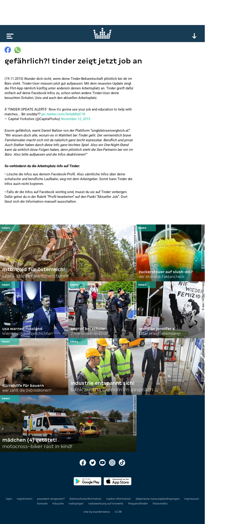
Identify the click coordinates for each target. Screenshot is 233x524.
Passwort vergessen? (51, 498)
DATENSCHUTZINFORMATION (85, 498)
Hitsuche (58, 503)
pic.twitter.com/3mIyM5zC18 (63, 114)
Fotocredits (160, 503)
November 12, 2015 (75, 119)
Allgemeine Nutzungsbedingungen (158, 498)
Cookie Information (119, 498)
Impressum (191, 498)
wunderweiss (101, 511)
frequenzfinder (138, 503)
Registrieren (24, 498)
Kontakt (42, 503)
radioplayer (76, 503)
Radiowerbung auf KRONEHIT (106, 503)
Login (9, 498)
